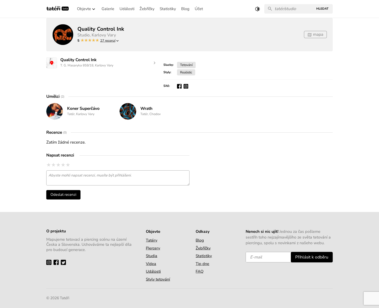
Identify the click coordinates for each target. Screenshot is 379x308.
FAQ (200, 271)
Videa (151, 263)
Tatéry (151, 240)
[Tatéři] (53, 8)
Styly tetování (158, 279)
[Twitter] (64, 262)
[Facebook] (57, 262)
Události (153, 271)
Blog (200, 240)
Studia (151, 255)
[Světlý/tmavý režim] (257, 8)
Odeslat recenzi (63, 194)
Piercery (153, 248)
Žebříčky (203, 248)
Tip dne (202, 263)
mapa (317, 34)
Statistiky (204, 255)
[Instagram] (50, 262)
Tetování (186, 64)
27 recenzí (107, 40)
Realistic (186, 72)
